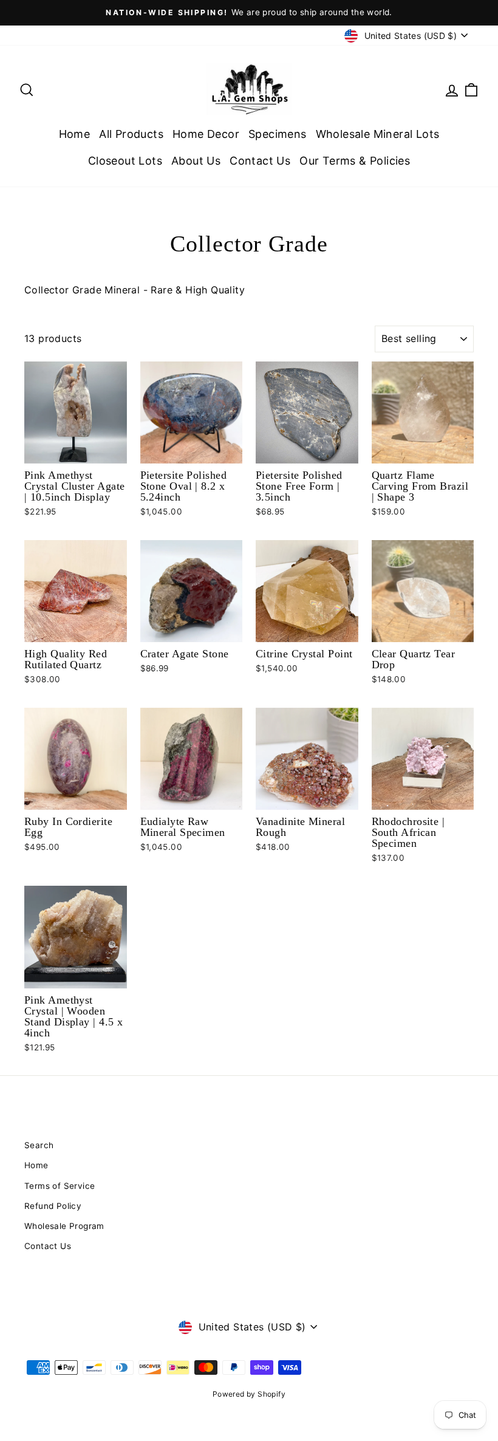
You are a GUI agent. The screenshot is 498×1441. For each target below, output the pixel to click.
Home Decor (205, 134)
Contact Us (260, 160)
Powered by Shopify (249, 1393)
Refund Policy (52, 1206)
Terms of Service (59, 1186)
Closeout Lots (125, 160)
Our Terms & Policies (354, 160)
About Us (195, 160)
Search (38, 1145)
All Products (131, 134)
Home (74, 134)
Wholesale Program (64, 1226)
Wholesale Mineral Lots (378, 134)
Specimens (277, 134)
